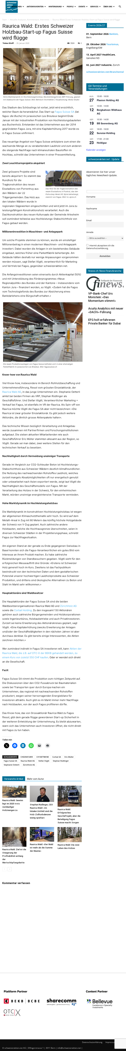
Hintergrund (55, 6)
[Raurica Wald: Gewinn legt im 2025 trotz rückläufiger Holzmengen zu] (14, 792)
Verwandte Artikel (13, 779)
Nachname (91, 208)
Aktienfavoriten (35, 6)
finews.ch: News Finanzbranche (104, 271)
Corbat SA (56, 757)
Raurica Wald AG (11, 391)
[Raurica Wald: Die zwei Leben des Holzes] (70, 834)
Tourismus (112, 44)
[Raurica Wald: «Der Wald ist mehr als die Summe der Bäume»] (42, 834)
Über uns (107, 6)
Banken (113, 33)
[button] (120, 6)
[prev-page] (4, 869)
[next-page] (10, 869)
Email (89, 220)
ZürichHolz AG (68, 606)
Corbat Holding (23, 610)
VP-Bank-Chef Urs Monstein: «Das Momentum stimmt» (102, 297)
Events (82, 6)
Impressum (110, 1042)
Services (94, 6)
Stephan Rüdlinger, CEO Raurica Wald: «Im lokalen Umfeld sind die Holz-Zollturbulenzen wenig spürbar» (41, 811)
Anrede (89, 232)
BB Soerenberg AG (107, 123)
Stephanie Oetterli (11, 764)
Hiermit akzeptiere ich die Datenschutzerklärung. (100, 247)
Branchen (17, 6)
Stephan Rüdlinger (61, 761)
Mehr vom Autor (35, 779)
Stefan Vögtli (43, 761)
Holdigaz (102, 142)
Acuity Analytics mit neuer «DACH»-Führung (105, 310)
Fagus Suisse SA (64, 111)
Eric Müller (69, 757)
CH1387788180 (42, 757)
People (70, 6)
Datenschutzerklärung (92, 1042)
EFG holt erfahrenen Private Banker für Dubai (104, 321)
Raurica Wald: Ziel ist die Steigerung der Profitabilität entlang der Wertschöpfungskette (14, 856)
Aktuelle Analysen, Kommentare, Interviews (29, 19)
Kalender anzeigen (96, 149)
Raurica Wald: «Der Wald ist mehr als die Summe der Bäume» (41, 847)
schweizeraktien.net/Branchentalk (105, 71)
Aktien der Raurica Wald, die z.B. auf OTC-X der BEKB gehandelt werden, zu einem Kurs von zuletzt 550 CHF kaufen (42, 653)
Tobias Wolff (8, 43)
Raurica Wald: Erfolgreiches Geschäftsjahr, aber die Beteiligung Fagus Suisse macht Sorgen (69, 816)
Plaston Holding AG (108, 100)
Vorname (90, 196)
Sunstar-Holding (106, 133)
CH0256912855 (27, 757)
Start (4, 19)
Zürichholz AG (29, 764)
